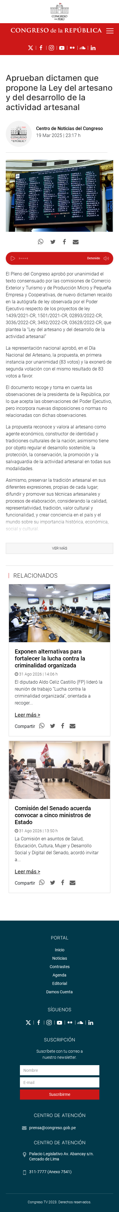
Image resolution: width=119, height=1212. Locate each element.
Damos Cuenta (59, 992)
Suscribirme (59, 1094)
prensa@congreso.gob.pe (52, 1127)
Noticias (59, 958)
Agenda (59, 975)
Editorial (59, 983)
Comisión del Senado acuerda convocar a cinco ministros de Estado (53, 815)
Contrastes (60, 966)
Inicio (59, 950)
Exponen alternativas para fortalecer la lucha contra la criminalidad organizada (50, 658)
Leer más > (27, 715)
